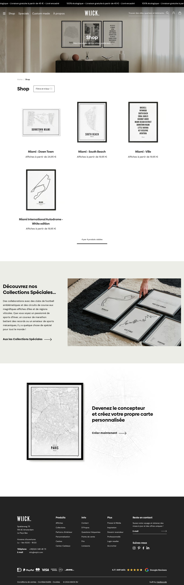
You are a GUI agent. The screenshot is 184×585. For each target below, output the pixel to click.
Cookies (56, 582)
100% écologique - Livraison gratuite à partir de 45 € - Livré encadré (101, 3)
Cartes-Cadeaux (63, 546)
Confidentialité (44, 582)
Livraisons (85, 546)
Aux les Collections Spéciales (23, 339)
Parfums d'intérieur (64, 532)
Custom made (41, 13)
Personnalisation (63, 536)
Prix (83, 541)
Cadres (59, 541)
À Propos (85, 527)
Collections (60, 527)
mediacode (162, 582)
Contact (84, 523)
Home (19, 79)
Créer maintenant (104, 433)
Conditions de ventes (26, 582)
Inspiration (111, 527)
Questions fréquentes (90, 532)
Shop (12, 13)
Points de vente (88, 536)
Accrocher (111, 546)
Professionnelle (113, 536)
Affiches (59, 523)
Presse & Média (114, 523)
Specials (23, 13)
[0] (179, 13)
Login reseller (113, 541)
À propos (59, 13)
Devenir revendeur (115, 532)
